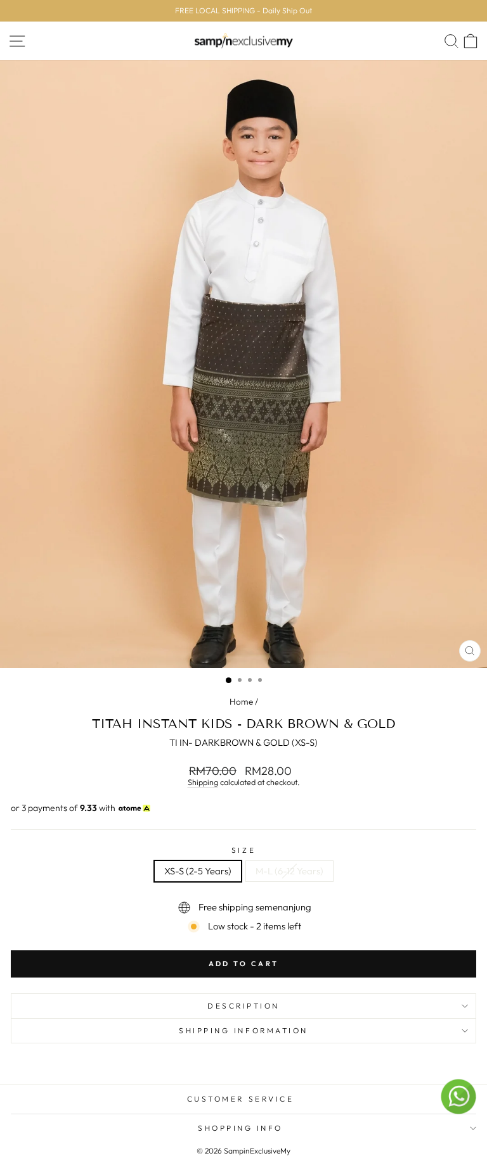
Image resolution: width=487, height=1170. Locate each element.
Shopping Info (240, 1128)
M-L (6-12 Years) (289, 871)
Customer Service (240, 1099)
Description (243, 1005)
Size (243, 850)
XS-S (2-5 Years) (197, 871)
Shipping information (243, 1030)
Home (241, 701)
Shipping (203, 782)
